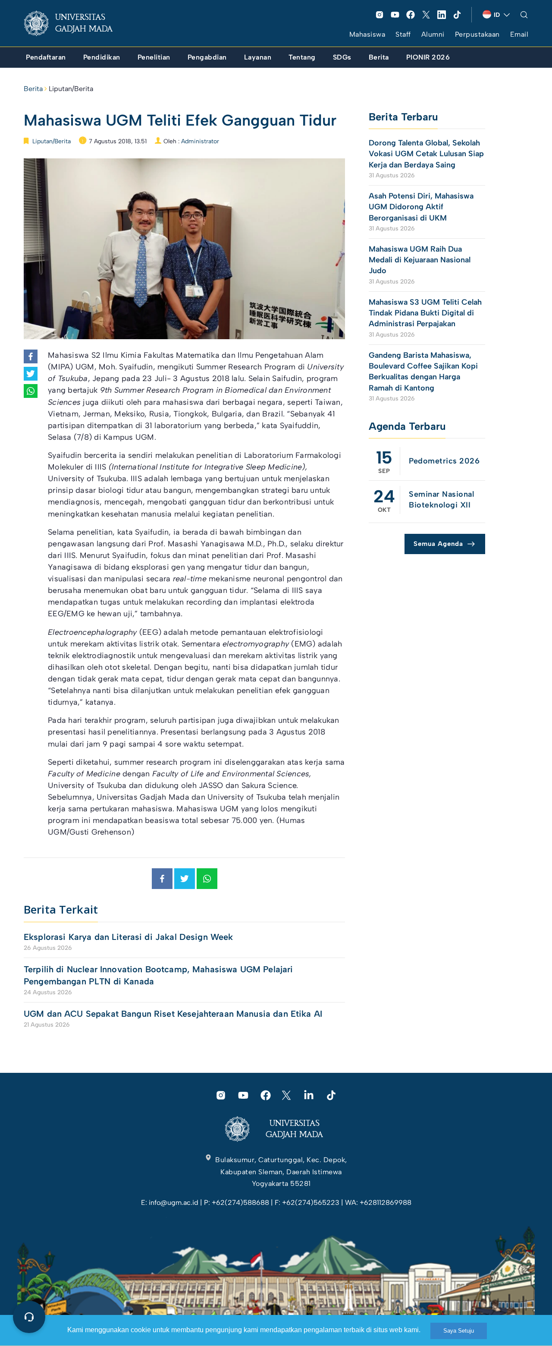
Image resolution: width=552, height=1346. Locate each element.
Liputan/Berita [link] (71, 89)
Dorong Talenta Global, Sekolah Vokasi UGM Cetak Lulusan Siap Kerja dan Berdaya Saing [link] (426, 153)
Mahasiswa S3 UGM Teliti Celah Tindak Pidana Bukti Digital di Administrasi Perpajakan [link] (425, 312)
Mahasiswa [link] (367, 34)
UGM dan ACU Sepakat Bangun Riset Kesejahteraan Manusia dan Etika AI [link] (173, 1014)
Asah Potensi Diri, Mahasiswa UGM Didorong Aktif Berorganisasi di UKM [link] (421, 206)
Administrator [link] (200, 141)
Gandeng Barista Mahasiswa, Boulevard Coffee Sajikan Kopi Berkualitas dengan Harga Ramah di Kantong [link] (423, 371)
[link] (75, 23)
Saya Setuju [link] (458, 1330)
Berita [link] (33, 89)
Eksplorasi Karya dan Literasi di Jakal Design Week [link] (130, 937)
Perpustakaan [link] (477, 34)
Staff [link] (403, 34)
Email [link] (519, 34)
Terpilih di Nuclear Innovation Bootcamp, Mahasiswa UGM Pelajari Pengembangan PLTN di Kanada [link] (158, 975)
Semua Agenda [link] (438, 544)
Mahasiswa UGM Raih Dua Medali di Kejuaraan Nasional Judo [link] (419, 259)
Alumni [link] (433, 34)
